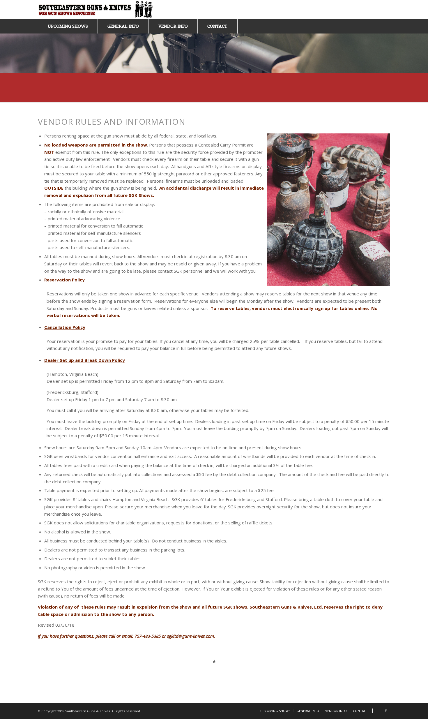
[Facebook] (385, 710)
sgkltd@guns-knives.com (190, 636)
